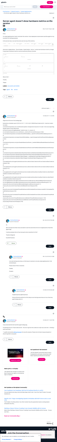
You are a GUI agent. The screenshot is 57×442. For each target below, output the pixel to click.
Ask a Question (46, 6)
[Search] (35, 6)
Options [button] (50, 13)
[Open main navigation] (55, 2)
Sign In (50, 2)
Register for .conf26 (15, 360)
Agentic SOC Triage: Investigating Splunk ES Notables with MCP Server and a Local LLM (27, 399)
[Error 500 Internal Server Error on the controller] (53, 108)
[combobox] (20, 6)
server (16, 89)
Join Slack (41, 359)
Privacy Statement (6, 439)
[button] (53, 18)
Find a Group (15, 378)
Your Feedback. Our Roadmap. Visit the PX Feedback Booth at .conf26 (23, 390)
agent (8, 89)
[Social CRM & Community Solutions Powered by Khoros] (50, 423)
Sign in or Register (41, 435)
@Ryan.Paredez (18, 332)
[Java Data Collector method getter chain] (51, 108)
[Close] (39, 435)
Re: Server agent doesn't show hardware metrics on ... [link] (17, 13)
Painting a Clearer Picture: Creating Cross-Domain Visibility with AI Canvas (25, 408)
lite (12, 89)
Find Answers (6, 11)
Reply (50, 99)
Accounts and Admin (13, 86)
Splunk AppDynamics (26, 11)
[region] (20, 438)
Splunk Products (15, 11)
